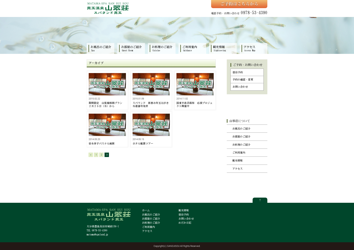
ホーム (146, 210)
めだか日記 (184, 222)
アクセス (237, 168)
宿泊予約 (237, 72)
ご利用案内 (238, 152)
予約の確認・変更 (242, 79)
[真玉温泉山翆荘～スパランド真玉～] (108, 14)
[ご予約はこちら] (239, 4)
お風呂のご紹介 (241, 128)
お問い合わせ (240, 86)
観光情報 (237, 160)
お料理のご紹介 (241, 144)
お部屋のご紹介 (241, 136)
